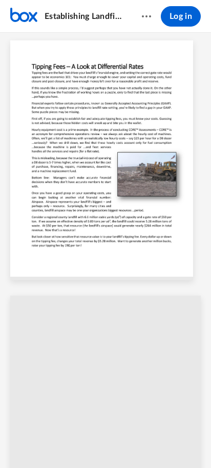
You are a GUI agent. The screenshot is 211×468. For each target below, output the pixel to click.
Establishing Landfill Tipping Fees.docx (83, 16)
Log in (181, 16)
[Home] (23, 16)
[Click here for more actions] (146, 16)
